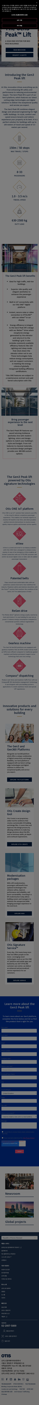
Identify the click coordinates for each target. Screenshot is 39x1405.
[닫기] (37, 3)
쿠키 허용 (19, 25)
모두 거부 (19, 20)
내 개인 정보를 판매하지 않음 (19, 14)
